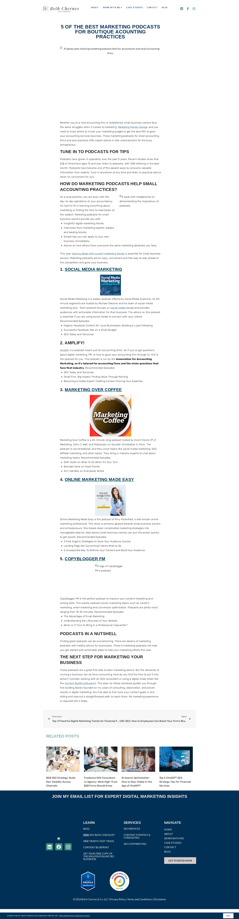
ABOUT (168, 833)
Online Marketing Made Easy (99, 479)
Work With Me (111, 7)
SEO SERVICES (132, 828)
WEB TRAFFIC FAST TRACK (98, 841)
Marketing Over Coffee (93, 390)
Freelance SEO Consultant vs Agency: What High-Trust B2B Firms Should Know (100, 781)
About (95, 7)
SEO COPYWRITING (135, 843)
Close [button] (228, 916)
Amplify (64, 350)
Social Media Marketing (93, 269)
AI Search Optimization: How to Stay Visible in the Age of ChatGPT (137, 781)
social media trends (122, 307)
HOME (168, 829)
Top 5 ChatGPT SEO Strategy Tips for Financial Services (175, 781)
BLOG (86, 828)
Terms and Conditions (139, 899)
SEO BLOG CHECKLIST (99, 834)
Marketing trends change (132, 127)
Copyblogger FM (85, 559)
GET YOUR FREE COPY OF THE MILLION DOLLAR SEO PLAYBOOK (98, 856)
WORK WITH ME (174, 838)
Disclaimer (160, 899)
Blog (165, 7)
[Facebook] (58, 846)
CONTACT (170, 847)
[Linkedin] (182, 9)
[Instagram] (194, 9)
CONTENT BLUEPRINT (96, 847)
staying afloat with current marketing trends (98, 253)
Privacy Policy (118, 899)
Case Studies (134, 7)
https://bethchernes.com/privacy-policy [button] (74, 916)
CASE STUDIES (173, 842)
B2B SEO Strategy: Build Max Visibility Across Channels (60, 781)
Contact (152, 7)
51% (62, 163)
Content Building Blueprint (80, 683)
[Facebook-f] (188, 9)
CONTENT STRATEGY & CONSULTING (137, 836)
